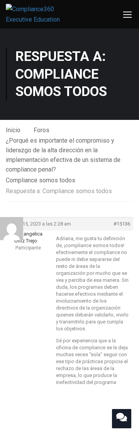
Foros (41, 130)
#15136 (122, 224)
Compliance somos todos (40, 180)
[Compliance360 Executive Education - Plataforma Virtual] (40, 14)
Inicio (13, 130)
